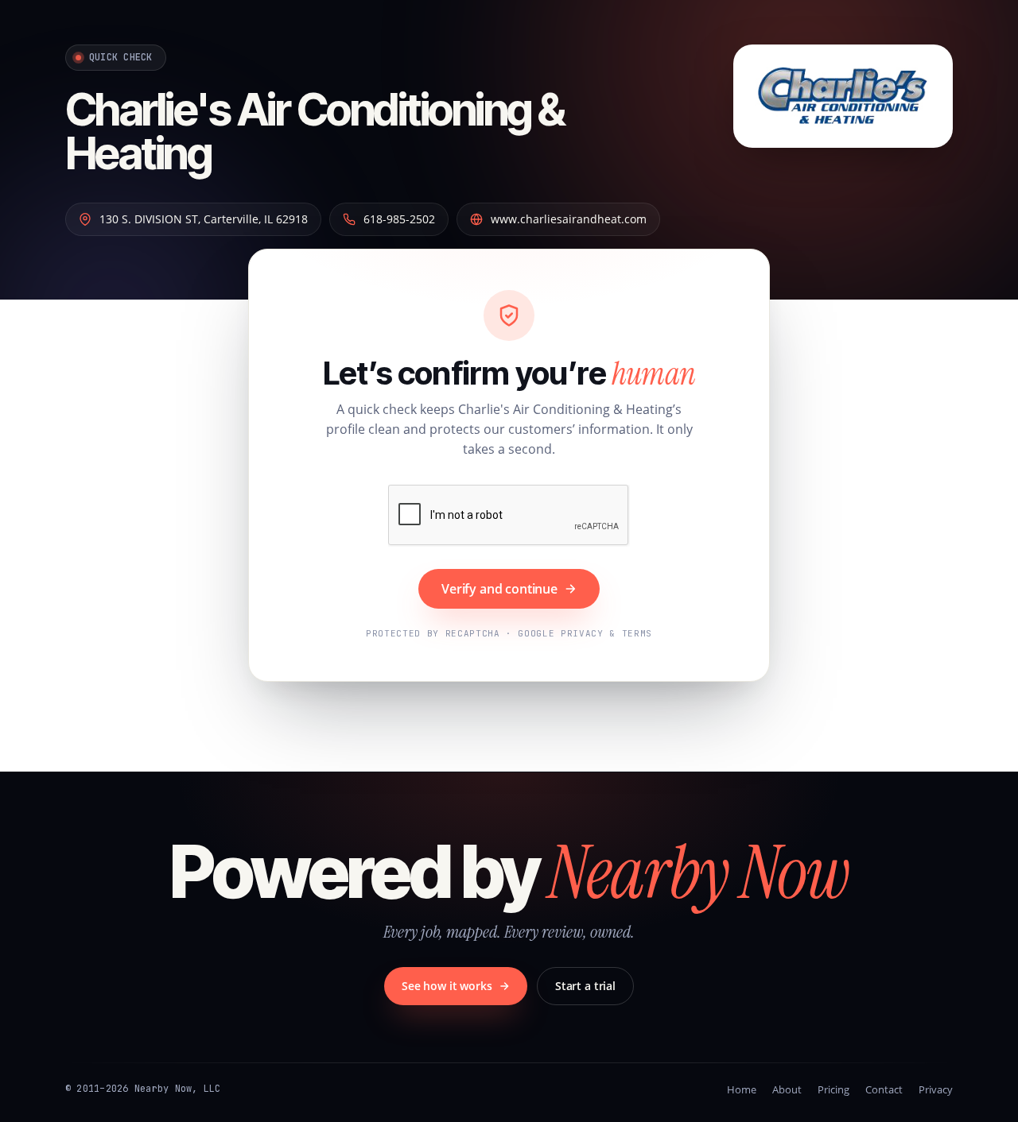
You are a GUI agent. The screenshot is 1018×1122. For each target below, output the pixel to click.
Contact (884, 1089)
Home (741, 1089)
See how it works (447, 985)
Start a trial (585, 985)
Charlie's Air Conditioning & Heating (314, 131)
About (787, 1089)
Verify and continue (499, 589)
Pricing (833, 1089)
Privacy (936, 1089)
